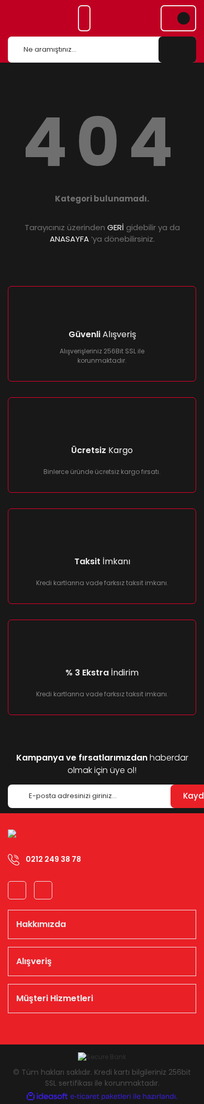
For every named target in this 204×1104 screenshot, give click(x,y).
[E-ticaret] (100, 1096)
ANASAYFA (69, 238)
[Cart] (178, 18)
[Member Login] (84, 18)
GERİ (115, 227)
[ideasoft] (47, 1096)
